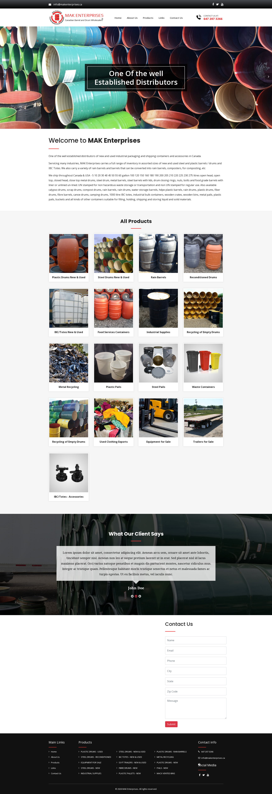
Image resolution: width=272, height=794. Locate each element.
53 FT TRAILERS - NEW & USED (132, 762)
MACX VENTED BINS (166, 773)
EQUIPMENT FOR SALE (91, 762)
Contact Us (176, 17)
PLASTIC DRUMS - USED (92, 751)
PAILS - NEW (162, 768)
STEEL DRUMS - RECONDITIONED (96, 757)
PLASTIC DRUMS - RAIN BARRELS (172, 751)
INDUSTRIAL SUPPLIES (91, 773)
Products (148, 17)
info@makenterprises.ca (67, 4)
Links (161, 17)
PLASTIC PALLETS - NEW (130, 773)
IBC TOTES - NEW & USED (130, 757)
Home (118, 17)
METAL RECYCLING (165, 757)
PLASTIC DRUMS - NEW (167, 762)
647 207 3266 (213, 19)
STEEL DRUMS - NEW (90, 768)
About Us (132, 17)
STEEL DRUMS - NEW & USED (132, 751)
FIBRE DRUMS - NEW (128, 768)
